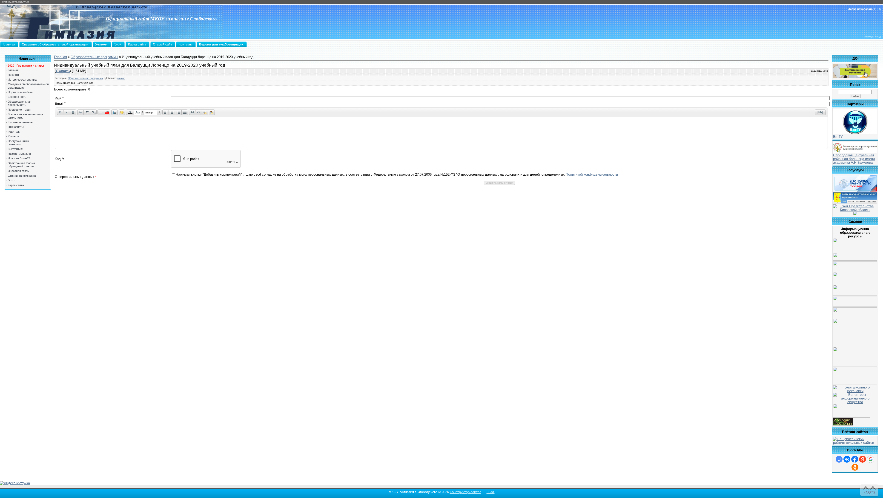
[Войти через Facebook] (854, 459)
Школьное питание (20, 122)
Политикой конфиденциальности (592, 174)
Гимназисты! (16, 127)
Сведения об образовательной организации (28, 86)
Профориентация (19, 109)
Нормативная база (20, 92)
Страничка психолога (22, 175)
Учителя (13, 136)
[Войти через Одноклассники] (854, 467)
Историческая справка (22, 79)
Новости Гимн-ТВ (19, 158)
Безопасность (17, 96)
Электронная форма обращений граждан (21, 165)
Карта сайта (16, 185)
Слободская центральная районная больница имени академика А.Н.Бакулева (854, 158)
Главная (13, 70)
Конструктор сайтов (465, 492)
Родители (14, 131)
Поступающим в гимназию (18, 143)
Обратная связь (18, 171)
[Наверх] (868, 489)
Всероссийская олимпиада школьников (25, 116)
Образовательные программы (94, 57)
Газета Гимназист (19, 153)
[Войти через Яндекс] (862, 459)
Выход (869, 36)
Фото (11, 180)
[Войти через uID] (839, 459)
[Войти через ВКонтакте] (846, 459)
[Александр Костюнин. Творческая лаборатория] (843, 424)
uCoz (491, 492)
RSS (878, 9)
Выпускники (15, 149)
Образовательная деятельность (20, 103)
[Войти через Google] (870, 459)
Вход (878, 36)
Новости (13, 74)
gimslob (121, 78)
